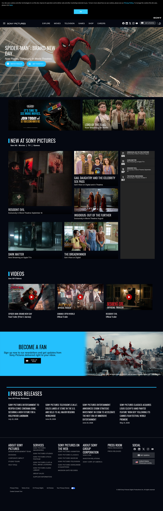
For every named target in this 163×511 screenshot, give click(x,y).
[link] (157, 17)
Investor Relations (91, 458)
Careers (101, 23)
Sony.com (87, 455)
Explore (46, 23)
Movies (57, 23)
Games (81, 23)
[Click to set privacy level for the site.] (74, 488)
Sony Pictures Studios (43, 453)
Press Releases (114, 451)
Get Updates (149, 23)
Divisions (12, 455)
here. (11, 5)
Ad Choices (50, 488)
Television (70, 23)
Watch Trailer (16, 64)
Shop (91, 23)
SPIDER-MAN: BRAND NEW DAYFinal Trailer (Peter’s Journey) (20, 315)
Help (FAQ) (12, 465)
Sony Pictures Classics (68, 455)
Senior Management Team (19, 451)
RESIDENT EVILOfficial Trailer (111, 315)
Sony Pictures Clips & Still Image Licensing (42, 463)
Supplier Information (42, 477)
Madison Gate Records (68, 470)
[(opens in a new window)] (44, 115)
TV (29, 145)
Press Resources (115, 448)
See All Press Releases (18, 398)
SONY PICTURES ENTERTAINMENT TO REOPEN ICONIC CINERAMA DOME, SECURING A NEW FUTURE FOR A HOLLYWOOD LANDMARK (23, 410)
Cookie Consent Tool (16, 491)
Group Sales (38, 473)
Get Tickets (37, 64)
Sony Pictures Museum (68, 458)
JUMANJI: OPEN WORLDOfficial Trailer (66, 315)
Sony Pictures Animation (69, 451)
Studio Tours (14, 461)
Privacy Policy (14, 488)
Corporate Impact (16, 458)
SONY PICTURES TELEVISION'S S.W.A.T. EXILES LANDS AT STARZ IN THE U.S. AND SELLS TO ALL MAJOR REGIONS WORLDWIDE (61, 410)
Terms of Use (25, 488)
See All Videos (15, 278)
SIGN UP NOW (34, 360)
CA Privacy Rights (38, 488)
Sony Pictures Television (69, 461)
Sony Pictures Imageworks (39, 449)
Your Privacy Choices (63, 488)
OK (81, 12)
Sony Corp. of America (92, 462)
